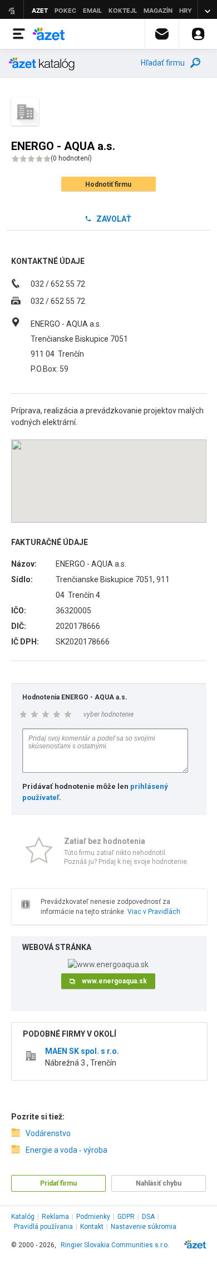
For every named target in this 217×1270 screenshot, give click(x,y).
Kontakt (91, 1227)
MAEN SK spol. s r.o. (82, 1051)
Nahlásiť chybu (158, 1183)
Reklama (55, 1217)
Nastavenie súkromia (143, 1227)
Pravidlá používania (43, 1227)
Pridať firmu (58, 1183)
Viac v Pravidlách (153, 912)
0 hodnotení (71, 158)
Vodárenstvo (48, 1133)
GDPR (126, 1217)
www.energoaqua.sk (114, 981)
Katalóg (22, 1217)
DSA (148, 1217)
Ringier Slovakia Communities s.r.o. (115, 1245)
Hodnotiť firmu (108, 184)
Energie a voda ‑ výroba (66, 1150)
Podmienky (93, 1217)
